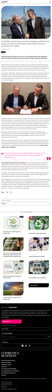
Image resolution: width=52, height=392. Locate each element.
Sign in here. (13, 325)
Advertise (3, 375)
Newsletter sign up (6, 364)
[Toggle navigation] (50, 2)
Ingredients (21, 216)
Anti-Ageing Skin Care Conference (10, 371)
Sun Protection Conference (8, 373)
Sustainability (21, 238)
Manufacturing (46, 238)
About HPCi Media (6, 362)
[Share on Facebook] (11, 192)
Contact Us (4, 366)
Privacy (15, 389)
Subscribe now (34, 285)
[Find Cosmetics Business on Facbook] (29, 346)
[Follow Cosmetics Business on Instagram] (22, 346)
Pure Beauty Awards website (8, 368)
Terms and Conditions (6, 389)
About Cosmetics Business (8, 360)
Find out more (4, 328)
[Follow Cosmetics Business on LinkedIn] (26, 346)
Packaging (47, 216)
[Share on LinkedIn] (7, 192)
